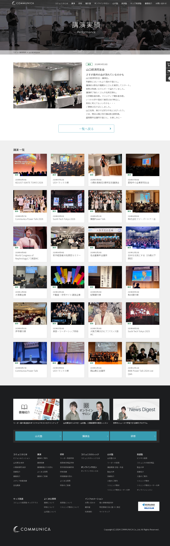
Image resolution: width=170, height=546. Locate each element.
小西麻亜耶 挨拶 (19, 467)
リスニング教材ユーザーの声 (118, 490)
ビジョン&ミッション (21, 458)
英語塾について (66, 502)
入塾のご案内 (112, 480)
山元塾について (50, 511)
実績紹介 (16, 471)
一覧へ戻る (86, 128)
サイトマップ (104, 511)
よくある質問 (42, 471)
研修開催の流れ (66, 476)
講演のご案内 (42, 458)
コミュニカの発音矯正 (145, 462)
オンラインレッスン (144, 490)
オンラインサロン (101, 3)
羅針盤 (88, 3)
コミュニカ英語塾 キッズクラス (25, 502)
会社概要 (16, 485)
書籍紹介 (148, 3)
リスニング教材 (113, 485)
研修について (49, 507)
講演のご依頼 (42, 476)
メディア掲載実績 (20, 480)
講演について (49, 502)
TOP (14, 52)
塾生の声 (110, 471)
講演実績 (22, 52)
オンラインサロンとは (89, 471)
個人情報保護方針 (106, 502)
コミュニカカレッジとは (90, 458)
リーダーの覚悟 (113, 462)
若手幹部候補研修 (67, 467)
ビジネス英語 (142, 458)
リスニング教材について (69, 507)
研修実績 (63, 471)
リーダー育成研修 (67, 458)
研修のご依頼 (65, 485)
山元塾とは (111, 458)
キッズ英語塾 (135, 3)
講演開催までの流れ (45, 467)
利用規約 (88, 511)
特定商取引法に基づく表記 (109, 507)
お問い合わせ (161, 3)
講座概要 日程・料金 (115, 467)
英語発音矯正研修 (67, 462)
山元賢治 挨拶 (18, 462)
